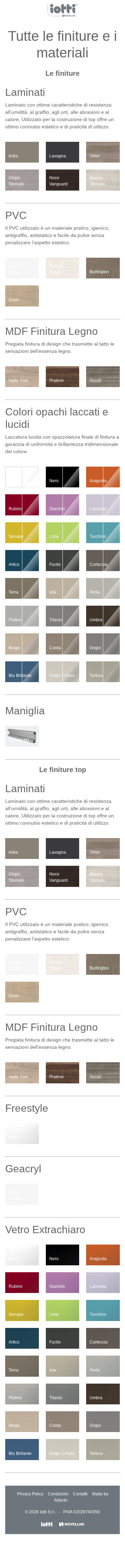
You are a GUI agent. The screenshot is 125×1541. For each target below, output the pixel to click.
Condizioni (58, 1494)
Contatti (80, 1494)
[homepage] (63, 10)
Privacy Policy (30, 1494)
